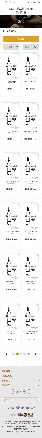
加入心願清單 (13, 66)
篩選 (10, 47)
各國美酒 (10, 31)
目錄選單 (21, 39)
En (26, 2)
